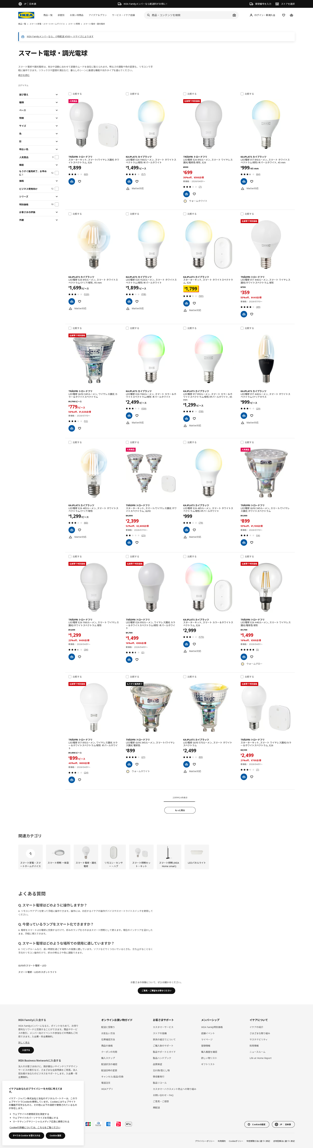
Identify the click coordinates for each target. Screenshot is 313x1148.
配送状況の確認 (109, 1064)
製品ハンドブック (162, 1058)
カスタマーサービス (163, 1027)
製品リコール (160, 1082)
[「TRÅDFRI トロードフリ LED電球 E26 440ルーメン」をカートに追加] (244, 657)
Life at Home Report (261, 1058)
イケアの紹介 (256, 1027)
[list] (156, 857)
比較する (77, 93)
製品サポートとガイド (164, 1051)
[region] (43, 1113)
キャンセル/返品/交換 (112, 1076)
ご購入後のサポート (163, 1045)
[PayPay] (118, 1124)
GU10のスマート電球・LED (32, 965)
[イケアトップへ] (26, 15)
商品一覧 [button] (47, 15)
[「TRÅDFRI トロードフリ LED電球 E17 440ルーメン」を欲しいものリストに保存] (251, 314)
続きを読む (24, 75)
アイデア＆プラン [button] (98, 15)
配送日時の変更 (109, 1070)
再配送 (156, 1107)
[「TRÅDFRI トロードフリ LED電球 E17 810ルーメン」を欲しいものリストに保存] (79, 780)
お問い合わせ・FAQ (163, 1095)
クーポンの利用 (109, 1051)
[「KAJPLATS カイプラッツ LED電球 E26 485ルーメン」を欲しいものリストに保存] (79, 530)
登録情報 (205, 1045)
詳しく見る (24, 1042)
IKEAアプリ (107, 1089)
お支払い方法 (108, 1033)
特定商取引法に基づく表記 (258, 1141)
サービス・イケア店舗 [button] (123, 15)
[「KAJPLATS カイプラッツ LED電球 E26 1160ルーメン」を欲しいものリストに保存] (137, 181)
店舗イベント (208, 1033)
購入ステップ (108, 1058)
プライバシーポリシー (205, 1141)
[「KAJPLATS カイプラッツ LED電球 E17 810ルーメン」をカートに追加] (244, 181)
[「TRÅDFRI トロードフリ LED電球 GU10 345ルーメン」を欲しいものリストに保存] (79, 428)
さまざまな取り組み (260, 1033)
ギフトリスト (208, 1064)
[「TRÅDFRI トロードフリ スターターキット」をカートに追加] (71, 181)
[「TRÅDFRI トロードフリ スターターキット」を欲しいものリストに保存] (79, 181)
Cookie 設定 (55, 1135)
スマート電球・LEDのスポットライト (37, 972)
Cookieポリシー (236, 1141)
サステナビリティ (259, 1039)
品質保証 (157, 1064)
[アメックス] (108, 1124)
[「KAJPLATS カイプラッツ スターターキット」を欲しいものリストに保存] (194, 303)
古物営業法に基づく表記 (284, 1141)
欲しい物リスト (209, 1058)
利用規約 (222, 1141)
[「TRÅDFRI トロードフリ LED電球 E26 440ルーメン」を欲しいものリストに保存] (251, 657)
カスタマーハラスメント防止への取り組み (174, 1089)
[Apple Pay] (129, 1124)
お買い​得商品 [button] (76, 15)
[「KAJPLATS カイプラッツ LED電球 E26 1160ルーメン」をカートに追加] (129, 181)
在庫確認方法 (108, 1039)
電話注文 (105, 1082)
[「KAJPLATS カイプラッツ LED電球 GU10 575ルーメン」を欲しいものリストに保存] (194, 764)
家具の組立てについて (164, 1039)
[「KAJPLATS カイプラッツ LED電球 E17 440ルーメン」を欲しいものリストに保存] (251, 415)
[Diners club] (98, 1124)
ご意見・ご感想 (161, 1101)
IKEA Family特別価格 (212, 1027)
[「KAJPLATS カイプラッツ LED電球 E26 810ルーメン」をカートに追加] (71, 301)
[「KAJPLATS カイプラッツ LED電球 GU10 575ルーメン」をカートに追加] (186, 764)
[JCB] (88, 1124)
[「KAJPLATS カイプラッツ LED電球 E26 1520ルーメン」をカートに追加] (129, 301)
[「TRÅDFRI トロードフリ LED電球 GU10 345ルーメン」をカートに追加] (71, 428)
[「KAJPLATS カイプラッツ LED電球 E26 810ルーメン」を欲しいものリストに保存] (79, 301)
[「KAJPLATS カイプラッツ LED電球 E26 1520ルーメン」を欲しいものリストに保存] (137, 301)
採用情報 (254, 1045)
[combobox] (188, 15)
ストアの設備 (160, 1033)
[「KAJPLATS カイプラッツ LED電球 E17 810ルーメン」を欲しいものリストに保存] (251, 181)
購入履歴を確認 (209, 1051)
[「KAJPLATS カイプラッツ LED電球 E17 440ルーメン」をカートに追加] (244, 415)
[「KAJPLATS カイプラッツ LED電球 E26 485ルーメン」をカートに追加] (71, 530)
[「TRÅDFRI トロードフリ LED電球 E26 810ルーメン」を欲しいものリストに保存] (194, 194)
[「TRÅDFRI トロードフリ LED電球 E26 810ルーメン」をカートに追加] (186, 194)
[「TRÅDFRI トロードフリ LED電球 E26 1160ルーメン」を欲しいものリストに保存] (79, 657)
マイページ (207, 1039)
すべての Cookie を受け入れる (26, 1135)
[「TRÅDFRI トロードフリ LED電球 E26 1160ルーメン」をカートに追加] (71, 657)
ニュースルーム (257, 1051)
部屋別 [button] (61, 15)
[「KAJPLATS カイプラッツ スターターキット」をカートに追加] (186, 303)
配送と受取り (108, 1027)
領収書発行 (158, 1076)
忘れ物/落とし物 (161, 1070)
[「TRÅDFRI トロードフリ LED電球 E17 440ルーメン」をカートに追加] (244, 314)
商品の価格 (107, 1045)
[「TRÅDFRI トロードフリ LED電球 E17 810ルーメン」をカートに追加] (71, 780)
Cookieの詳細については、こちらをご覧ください (35, 1127)
